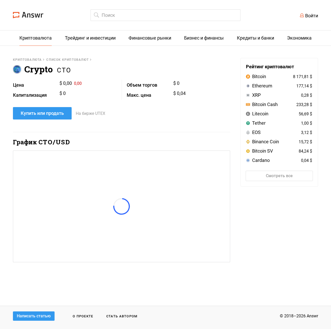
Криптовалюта (27, 60)
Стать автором (122, 316)
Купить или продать (42, 113)
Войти (311, 15)
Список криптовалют (67, 60)
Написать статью (34, 315)
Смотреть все (279, 175)
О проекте (83, 316)
